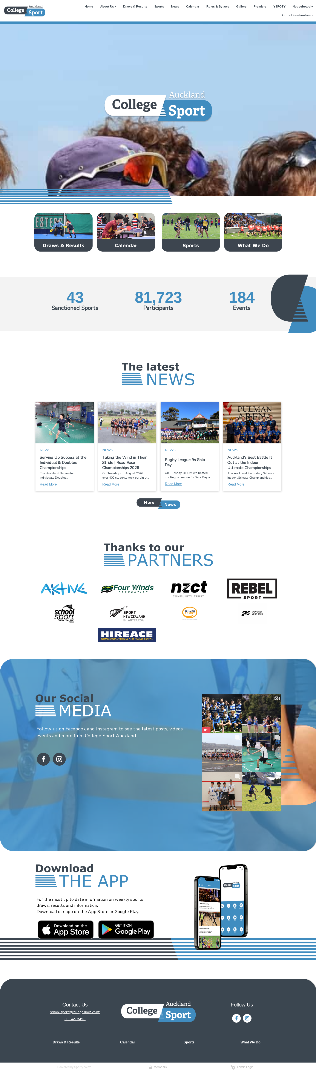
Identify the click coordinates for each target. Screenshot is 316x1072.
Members (159, 1067)
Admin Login (244, 1067)
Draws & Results (66, 1042)
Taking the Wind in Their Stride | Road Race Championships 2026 (124, 462)
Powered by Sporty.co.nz (74, 1067)
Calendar (127, 1042)
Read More (48, 484)
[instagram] (59, 759)
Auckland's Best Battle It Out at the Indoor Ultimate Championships (249, 462)
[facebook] (43, 759)
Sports (189, 1042)
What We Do (251, 1042)
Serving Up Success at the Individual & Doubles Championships (63, 462)
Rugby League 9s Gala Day (185, 462)
